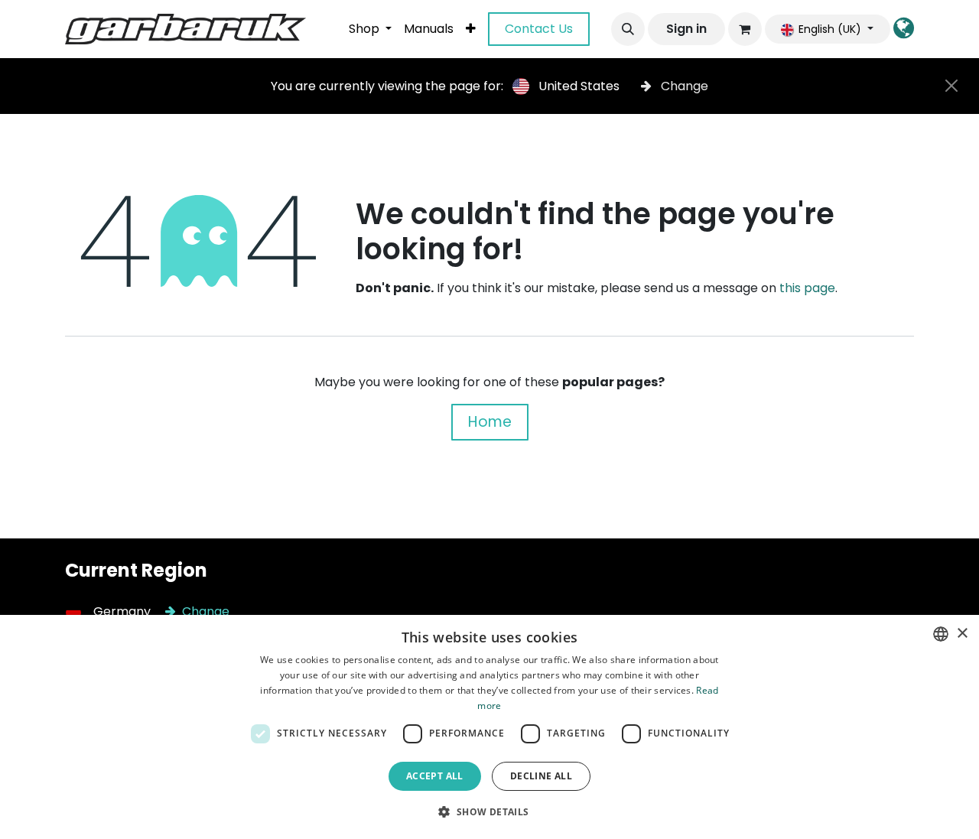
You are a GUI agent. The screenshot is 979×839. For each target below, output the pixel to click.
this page (807, 288)
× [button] (962, 633)
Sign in (686, 28)
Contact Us (539, 28)
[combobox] (940, 634)
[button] (628, 29)
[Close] (951, 85)
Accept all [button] (434, 775)
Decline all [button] (541, 775)
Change (683, 86)
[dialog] (489, 727)
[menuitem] (370, 29)
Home (490, 421)
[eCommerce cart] (745, 29)
